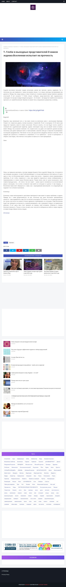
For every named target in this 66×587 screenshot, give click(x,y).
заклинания (12, 493)
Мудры (6, 476)
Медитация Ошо (38, 473)
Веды (40, 459)
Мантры (22, 473)
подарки (42, 496)
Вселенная (20, 461)
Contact (14, 1)
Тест (22, 484)
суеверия (6, 504)
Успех (33, 484)
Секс (35, 481)
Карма (46, 467)
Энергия (14, 490)
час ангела (41, 504)
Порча (53, 476)
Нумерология (20, 476)
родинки (40, 498)
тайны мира (14, 504)
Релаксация (7, 481)
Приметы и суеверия (34, 478)
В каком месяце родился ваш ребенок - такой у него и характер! (27, 365)
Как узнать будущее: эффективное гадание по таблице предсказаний (29, 349)
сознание (52, 501)
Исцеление (35, 467)
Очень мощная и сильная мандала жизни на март (24, 342)
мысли (16, 496)
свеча (25, 501)
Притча (43, 478)
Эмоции (55, 487)
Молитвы (46, 473)
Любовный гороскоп (29, 470)
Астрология (7, 459)
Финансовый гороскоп (42, 484)
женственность (55, 490)
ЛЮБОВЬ (20, 470)
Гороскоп (15, 46)
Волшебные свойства (9, 461)
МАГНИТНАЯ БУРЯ (41, 470)
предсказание (7, 498)
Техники (28, 484)
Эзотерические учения (45, 487)
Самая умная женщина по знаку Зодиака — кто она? (24, 373)
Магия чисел (7, 473)
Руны (19, 481)
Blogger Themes (42, 584)
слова (39, 501)
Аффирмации (20, 459)
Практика (6, 478)
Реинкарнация (50, 478)
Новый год (12, 476)
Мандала (15, 473)
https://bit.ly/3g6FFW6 (36, 110)
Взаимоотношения (49, 459)
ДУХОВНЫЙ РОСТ (49, 461)
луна (57, 493)
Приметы (24, 478)
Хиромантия (7, 487)
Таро (18, 484)
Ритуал (14, 481)
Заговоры (48, 464)
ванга (36, 490)
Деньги (58, 461)
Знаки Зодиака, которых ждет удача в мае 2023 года (33, 272)
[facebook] (63, 1)
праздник (57, 496)
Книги (52, 467)
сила (35, 501)
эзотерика (48, 504)
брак (25, 490)
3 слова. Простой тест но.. (18, 357)
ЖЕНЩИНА (20, 464)
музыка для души (8, 496)
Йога (42, 467)
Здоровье (55, 464)
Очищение (28, 476)
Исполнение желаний (25, 467)
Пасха (39, 476)
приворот (16, 498)
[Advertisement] (33, 24)
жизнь (5, 493)
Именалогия (15, 467)
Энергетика (7, 490)
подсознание (49, 496)
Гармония (33, 461)
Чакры (14, 487)
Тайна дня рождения (9, 484)
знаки (25, 493)
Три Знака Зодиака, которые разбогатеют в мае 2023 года (51, 272)
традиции (28, 504)
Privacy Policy (5, 574)
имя (35, 493)
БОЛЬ (27, 459)
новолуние (23, 496)
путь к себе (33, 498)
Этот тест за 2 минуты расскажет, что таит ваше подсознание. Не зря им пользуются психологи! (36, 388)
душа (41, 490)
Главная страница (7, 46)
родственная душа (49, 498)
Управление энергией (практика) (19, 411)
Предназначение (15, 478)
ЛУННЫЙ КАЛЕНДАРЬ (9, 470)
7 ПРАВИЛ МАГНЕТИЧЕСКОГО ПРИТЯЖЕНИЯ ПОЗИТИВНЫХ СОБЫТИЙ (30, 396)
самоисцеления (8, 501)
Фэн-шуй (52, 484)
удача (35, 504)
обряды (36, 496)
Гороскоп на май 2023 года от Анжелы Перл (11, 272)
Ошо (35, 476)
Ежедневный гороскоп (9, 464)
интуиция (40, 493)
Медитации (28, 473)
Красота (58, 467)
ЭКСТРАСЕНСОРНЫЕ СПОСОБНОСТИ (28, 487)
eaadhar (27, 584)
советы (45, 501)
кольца (47, 493)
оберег (30, 496)
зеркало (20, 493)
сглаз (30, 501)
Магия (50, 470)
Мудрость (53, 473)
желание (47, 490)
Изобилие (6, 467)
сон (57, 501)
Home (3, 1)
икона (30, 493)
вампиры (30, 490)
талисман (21, 504)
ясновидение (57, 504)
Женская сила (28, 464)
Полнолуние (47, 476)
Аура (13, 459)
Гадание (27, 461)
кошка (52, 493)
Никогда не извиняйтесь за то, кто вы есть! (22, 404)
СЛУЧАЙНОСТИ (27, 481)
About (8, 1)
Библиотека (34, 459)
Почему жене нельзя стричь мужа (20, 380)
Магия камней (57, 470)
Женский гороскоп (39, 464)
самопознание (18, 501)
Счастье (47, 481)
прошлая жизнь (24, 498)
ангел (20, 490)
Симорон (40, 481)
